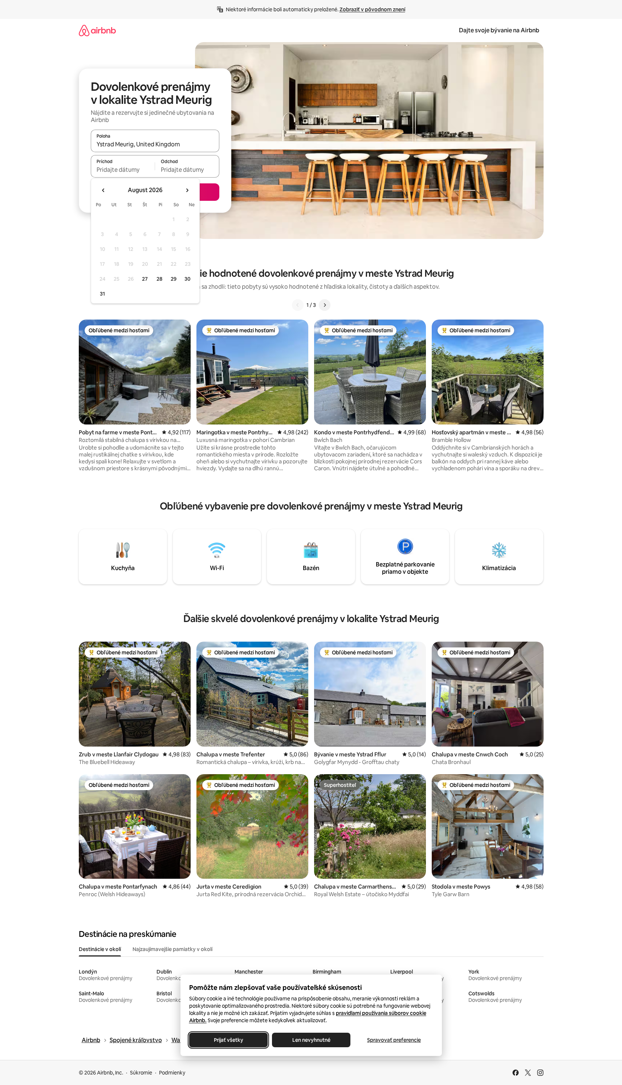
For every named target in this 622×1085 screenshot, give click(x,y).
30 (187, 279)
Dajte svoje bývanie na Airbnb (499, 30)
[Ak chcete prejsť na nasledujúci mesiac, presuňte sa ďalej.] (187, 190)
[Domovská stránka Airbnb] (97, 30)
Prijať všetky (228, 1040)
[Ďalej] (324, 305)
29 (173, 279)
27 (145, 279)
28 (159, 279)
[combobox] (155, 144)
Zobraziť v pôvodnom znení (372, 9)
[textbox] (123, 169)
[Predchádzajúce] (298, 305)
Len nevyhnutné (311, 1040)
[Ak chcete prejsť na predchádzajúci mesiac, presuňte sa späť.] (103, 190)
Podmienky (172, 1072)
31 (102, 293)
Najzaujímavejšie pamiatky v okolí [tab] (172, 949)
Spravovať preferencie (394, 1040)
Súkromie (141, 1072)
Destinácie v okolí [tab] (100, 949)
